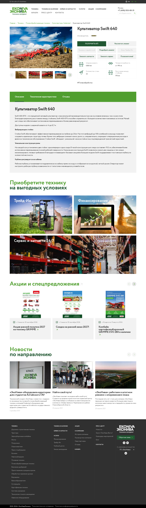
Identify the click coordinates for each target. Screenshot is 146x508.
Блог (97, 440)
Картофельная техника (19, 487)
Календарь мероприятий (104, 436)
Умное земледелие (60, 449)
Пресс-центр (46, 13)
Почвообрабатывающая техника (22, 464)
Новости (99, 430)
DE (135, 2)
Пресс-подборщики (18, 450)
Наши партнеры (80, 441)
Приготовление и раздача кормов (23, 470)
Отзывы (77, 445)
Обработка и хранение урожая (22, 474)
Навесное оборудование (20, 498)
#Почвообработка (84, 82)
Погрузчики (15, 443)
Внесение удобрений (18, 467)
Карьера (34, 13)
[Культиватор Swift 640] (41, 47)
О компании (101, 9)
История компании (81, 434)
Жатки (13, 440)
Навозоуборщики (17, 457)
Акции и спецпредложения (44, 284)
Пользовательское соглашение (43, 506)
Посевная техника (17, 460)
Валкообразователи (18, 481)
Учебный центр (59, 446)
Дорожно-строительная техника (23, 430)
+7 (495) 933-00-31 (126, 10)
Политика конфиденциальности (66, 506)
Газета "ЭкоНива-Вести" (104, 433)
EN (132, 2)
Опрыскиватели (17, 447)
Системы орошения (18, 491)
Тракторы (14, 433)
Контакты (59, 13)
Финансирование (60, 439)
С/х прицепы (15, 484)
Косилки (14, 453)
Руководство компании (83, 438)
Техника (34, 9)
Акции (91, 9)
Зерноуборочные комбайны (21, 436)
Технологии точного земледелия (23, 494)
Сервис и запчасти (68, 9)
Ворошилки (15, 477)
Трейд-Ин (57, 443)
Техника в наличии (50, 9)
